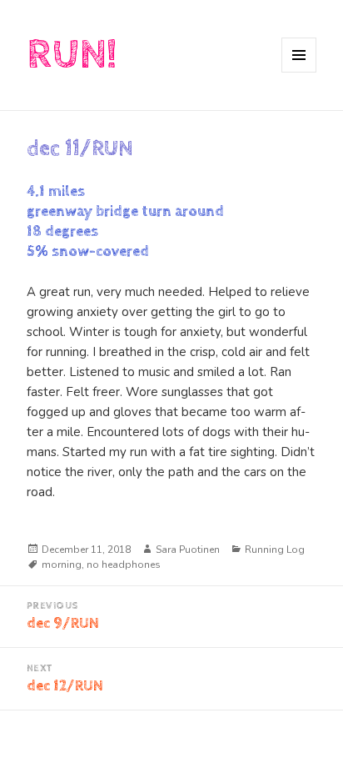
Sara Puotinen (188, 549)
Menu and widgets (299, 72)
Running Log (275, 549)
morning (62, 564)
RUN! (72, 54)
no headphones (124, 564)
